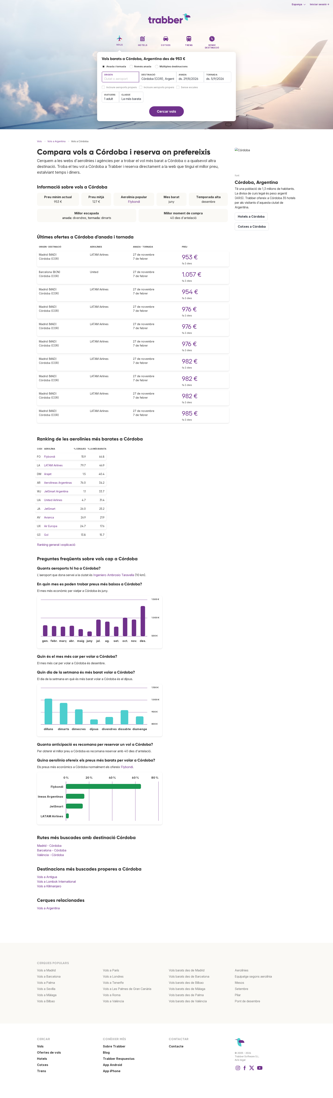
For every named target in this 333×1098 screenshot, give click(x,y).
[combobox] (120, 77)
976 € (189, 309)
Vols (40, 1046)
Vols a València (113, 1001)
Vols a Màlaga (46, 995)
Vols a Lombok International (56, 881)
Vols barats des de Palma (186, 995)
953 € (190, 257)
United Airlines (53, 500)
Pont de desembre (247, 1001)
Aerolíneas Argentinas (58, 482)
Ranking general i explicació (56, 545)
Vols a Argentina (48, 908)
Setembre (241, 989)
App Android (112, 1065)
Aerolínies (241, 970)
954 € (190, 292)
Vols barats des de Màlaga (187, 989)
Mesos (239, 983)
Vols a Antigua (47, 877)
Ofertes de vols (49, 1052)
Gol (46, 534)
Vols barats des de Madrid (186, 970)
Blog (106, 1052)
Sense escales (189, 87)
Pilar (238, 995)
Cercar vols (166, 111)
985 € (190, 413)
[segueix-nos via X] (252, 1070)
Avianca (49, 517)
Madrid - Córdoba (49, 846)
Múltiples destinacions (174, 66)
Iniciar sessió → (319, 4)
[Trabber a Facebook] (245, 1070)
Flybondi (134, 202)
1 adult (108, 99)
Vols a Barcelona (49, 976)
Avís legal (240, 1059)
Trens (41, 1071)
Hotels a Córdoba (251, 216)
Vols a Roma (111, 995)
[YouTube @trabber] (259, 1070)
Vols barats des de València (188, 1001)
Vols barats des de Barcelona (189, 976)
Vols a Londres (113, 976)
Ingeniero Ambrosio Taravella (113, 575)
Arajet (47, 474)
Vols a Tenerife (113, 983)
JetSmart (49, 508)
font (237, 175)
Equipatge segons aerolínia (253, 976)
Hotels (42, 1059)
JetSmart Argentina (56, 491)
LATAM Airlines (53, 465)
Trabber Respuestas (119, 1059)
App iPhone (111, 1071)
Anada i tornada (116, 66)
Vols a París (111, 970)
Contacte (176, 1046)
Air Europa (50, 526)
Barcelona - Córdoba (51, 850)
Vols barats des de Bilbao (186, 983)
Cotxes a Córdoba (252, 226)
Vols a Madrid (46, 970)
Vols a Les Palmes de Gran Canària (127, 989)
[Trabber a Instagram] (238, 1070)
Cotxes (42, 1065)
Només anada (142, 66)
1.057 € (191, 274)
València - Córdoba (50, 855)
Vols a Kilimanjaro (49, 886)
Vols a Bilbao (46, 1001)
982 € (190, 361)
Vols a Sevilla (46, 989)
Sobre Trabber (114, 1046)
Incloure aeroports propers (121, 87)
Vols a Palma (46, 983)
